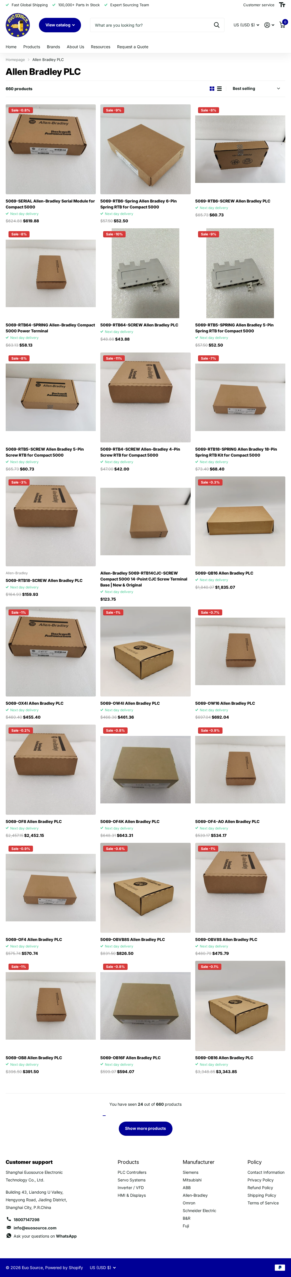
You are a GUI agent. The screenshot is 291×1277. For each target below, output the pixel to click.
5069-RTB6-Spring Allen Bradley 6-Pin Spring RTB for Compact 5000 (138, 204)
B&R (186, 1218)
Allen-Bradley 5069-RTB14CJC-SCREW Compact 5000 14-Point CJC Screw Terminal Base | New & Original (143, 579)
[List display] (219, 88)
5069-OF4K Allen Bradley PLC (129, 821)
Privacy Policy (261, 1179)
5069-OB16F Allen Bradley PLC (130, 1057)
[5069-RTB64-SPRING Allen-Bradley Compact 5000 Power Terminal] (51, 273)
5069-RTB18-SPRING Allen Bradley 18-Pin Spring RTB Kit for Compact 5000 (236, 452)
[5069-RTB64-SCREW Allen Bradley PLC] (145, 273)
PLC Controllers (132, 1172)
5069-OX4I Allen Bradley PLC (34, 703)
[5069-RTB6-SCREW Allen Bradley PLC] (240, 149)
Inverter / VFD (131, 1187)
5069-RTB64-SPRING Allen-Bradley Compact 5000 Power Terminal (50, 327)
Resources (100, 46)
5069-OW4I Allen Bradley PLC (130, 703)
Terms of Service (263, 1202)
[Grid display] (212, 88)
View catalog (58, 24)
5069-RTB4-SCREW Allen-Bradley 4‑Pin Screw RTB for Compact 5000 (140, 452)
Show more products (145, 1128)
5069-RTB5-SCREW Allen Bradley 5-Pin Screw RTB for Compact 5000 (45, 452)
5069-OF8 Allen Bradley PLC (34, 821)
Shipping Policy (262, 1195)
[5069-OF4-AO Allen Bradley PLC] (240, 769)
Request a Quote (132, 46)
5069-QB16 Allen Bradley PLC (224, 573)
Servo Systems (132, 1179)
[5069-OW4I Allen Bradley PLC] (145, 651)
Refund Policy (260, 1187)
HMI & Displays (132, 1195)
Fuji (186, 1225)
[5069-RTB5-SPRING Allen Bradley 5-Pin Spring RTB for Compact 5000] (240, 273)
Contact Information (266, 1172)
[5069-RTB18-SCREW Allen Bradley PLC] (51, 521)
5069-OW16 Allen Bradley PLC (225, 703)
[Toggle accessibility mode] (282, 5)
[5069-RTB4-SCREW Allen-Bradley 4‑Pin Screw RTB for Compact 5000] (145, 397)
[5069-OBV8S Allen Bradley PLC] (240, 888)
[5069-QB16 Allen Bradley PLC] (240, 521)
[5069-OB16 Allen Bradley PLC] (240, 1006)
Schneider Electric (199, 1210)
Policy (255, 1162)
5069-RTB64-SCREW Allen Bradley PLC (139, 324)
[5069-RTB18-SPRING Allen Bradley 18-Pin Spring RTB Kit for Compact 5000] (240, 397)
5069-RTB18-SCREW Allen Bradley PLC (44, 580)
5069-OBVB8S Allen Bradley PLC (132, 939)
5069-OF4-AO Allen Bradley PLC (227, 821)
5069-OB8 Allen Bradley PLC (34, 1057)
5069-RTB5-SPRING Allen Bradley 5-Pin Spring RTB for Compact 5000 (234, 327)
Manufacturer (199, 1162)
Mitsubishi (192, 1179)
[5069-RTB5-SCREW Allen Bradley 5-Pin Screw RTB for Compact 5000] (51, 397)
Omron (189, 1202)
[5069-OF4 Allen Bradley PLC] (51, 888)
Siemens (190, 1172)
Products (31, 46)
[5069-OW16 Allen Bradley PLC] (240, 651)
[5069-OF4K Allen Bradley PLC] (145, 769)
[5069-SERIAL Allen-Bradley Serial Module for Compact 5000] (51, 149)
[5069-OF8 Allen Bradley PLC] (51, 769)
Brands (53, 46)
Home (11, 46)
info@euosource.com (35, 1227)
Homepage (15, 59)
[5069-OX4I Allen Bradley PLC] (51, 651)
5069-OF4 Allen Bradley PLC (34, 939)
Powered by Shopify (64, 1267)
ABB (187, 1187)
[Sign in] (269, 25)
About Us (75, 46)
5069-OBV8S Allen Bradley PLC (226, 939)
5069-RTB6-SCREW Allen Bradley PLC (232, 201)
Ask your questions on (45, 1236)
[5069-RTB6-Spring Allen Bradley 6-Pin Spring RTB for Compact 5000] (145, 149)
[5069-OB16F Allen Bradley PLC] (145, 1006)
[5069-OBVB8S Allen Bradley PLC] (145, 888)
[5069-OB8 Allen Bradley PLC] (51, 1006)
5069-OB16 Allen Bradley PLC (224, 1057)
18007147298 (27, 1219)
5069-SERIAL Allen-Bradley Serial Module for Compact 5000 (50, 204)
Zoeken (217, 25)
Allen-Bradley (195, 1195)
